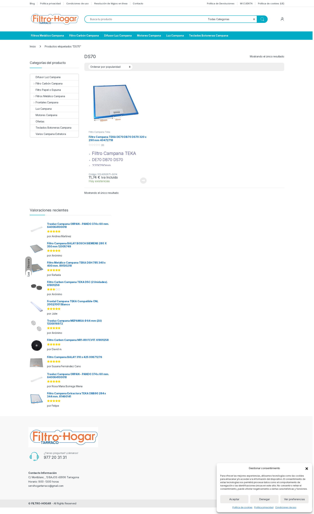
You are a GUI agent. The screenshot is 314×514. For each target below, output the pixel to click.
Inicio (33, 46)
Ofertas (40, 121)
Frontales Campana (47, 102)
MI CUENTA (246, 3)
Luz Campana (175, 35)
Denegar (264, 499)
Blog (32, 3)
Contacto (138, 3)
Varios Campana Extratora (51, 133)
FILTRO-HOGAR (41, 503)
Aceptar (234, 499)
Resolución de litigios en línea (110, 3)
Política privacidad (263, 507)
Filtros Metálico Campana (47, 35)
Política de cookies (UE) (271, 3)
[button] (307, 468)
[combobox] (145, 19)
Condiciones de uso (285, 507)
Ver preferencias (294, 499)
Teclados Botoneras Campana (208, 35)
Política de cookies (242, 507)
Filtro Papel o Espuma (48, 89)
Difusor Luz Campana (118, 35)
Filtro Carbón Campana (84, 35)
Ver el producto (141, 180)
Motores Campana (149, 35)
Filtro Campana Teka (99, 132)
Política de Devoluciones (220, 3)
